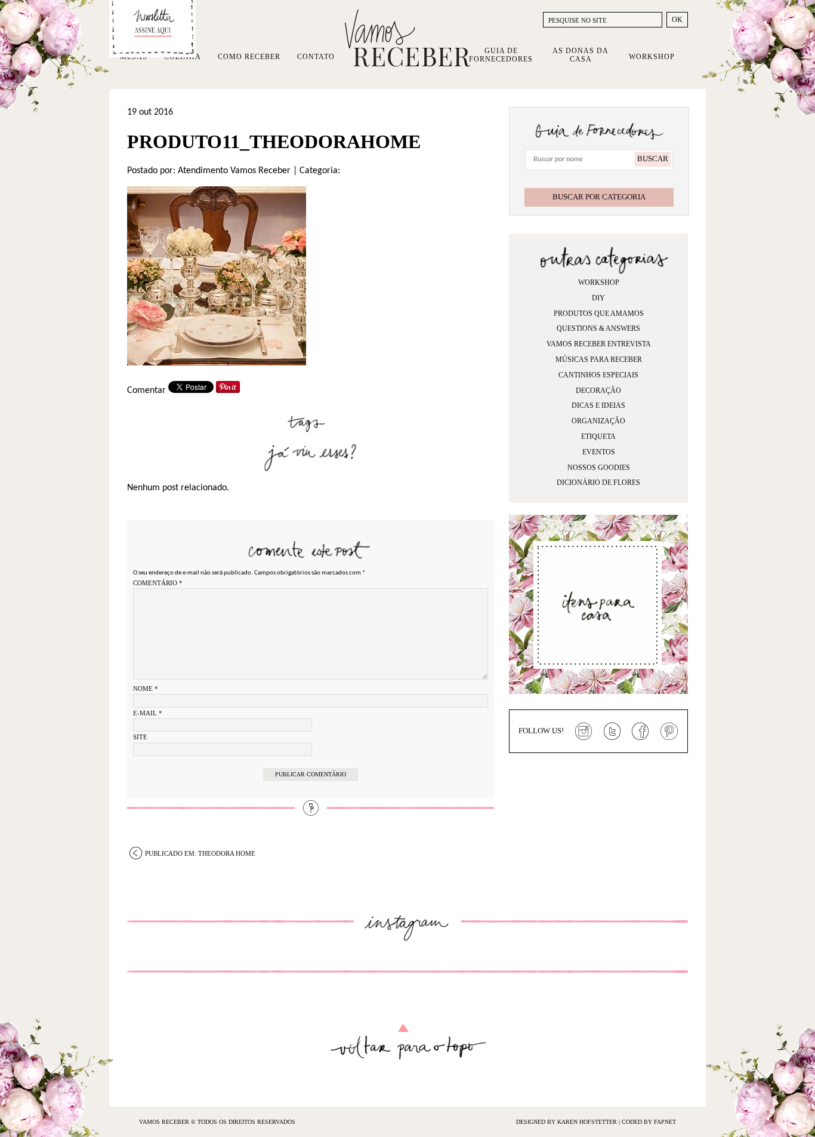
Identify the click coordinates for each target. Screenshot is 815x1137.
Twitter (612, 731)
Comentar (146, 390)
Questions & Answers (598, 328)
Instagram (583, 731)
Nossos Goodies (598, 467)
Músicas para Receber (598, 359)
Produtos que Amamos (599, 313)
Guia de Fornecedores (501, 55)
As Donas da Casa (580, 55)
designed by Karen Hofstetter (567, 1121)
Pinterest (669, 731)
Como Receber (249, 57)
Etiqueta (598, 436)
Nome (145, 688)
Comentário (158, 582)
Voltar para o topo (407, 1041)
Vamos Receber (407, 38)
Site (140, 736)
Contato (316, 57)
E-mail (147, 713)
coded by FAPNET (649, 1121)
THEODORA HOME (200, 853)
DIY (598, 298)
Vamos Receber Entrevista (599, 344)
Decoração (598, 390)
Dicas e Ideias (598, 405)
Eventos (598, 452)
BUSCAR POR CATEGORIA (599, 196)
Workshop (652, 57)
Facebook (641, 731)
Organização (598, 421)
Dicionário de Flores (598, 482)
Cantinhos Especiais (598, 375)
